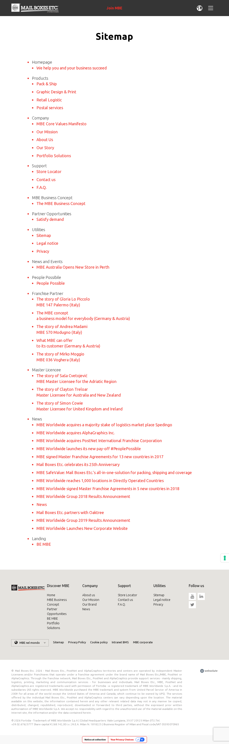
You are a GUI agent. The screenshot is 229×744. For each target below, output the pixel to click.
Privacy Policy (77, 642)
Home (51, 595)
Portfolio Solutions (53, 155)
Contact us (45, 179)
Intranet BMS (120, 642)
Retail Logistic (49, 100)
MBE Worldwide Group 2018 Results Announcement (83, 496)
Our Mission (47, 132)
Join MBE (114, 8)
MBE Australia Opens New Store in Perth (72, 267)
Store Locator (48, 171)
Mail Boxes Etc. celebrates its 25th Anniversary (78, 464)
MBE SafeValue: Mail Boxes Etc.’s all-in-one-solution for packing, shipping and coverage (114, 472)
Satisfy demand (50, 219)
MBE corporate (143, 642)
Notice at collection (95, 739)
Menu (209, 8)
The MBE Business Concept (60, 203)
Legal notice (47, 243)
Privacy (42, 251)
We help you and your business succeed (71, 68)
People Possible (50, 283)
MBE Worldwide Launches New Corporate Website (82, 528)
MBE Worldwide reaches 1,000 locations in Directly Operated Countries (100, 480)
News (41, 504)
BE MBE (43, 544)
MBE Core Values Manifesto (61, 123)
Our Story (45, 147)
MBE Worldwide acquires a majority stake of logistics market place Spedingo (104, 424)
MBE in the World (197, 8)
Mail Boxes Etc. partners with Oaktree (70, 512)
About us (88, 595)
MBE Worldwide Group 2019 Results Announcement (83, 520)
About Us (44, 139)
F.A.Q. (41, 187)
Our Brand (89, 604)
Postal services (49, 107)
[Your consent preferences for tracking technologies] (225, 558)
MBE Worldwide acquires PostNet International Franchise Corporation (99, 440)
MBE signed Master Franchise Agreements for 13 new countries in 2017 (99, 456)
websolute (211, 670)
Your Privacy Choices (122, 739)
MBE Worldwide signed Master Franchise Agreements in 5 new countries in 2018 (107, 488)
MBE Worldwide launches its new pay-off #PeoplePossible (88, 448)
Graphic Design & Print (56, 92)
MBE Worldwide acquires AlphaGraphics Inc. (75, 433)
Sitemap (43, 235)
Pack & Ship (46, 84)
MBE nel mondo (29, 642)
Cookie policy (99, 642)
